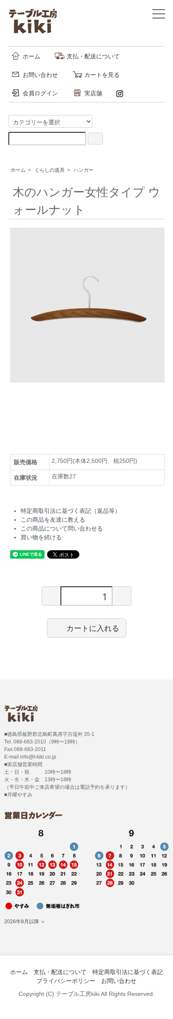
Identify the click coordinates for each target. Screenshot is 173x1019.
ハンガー (83, 170)
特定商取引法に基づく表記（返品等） (71, 510)
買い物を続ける (41, 537)
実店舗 (93, 93)
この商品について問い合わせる (62, 528)
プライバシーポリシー (66, 980)
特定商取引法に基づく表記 (127, 972)
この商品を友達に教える (53, 519)
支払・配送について (93, 56)
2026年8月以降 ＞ (24, 921)
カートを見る (102, 74)
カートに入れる (92, 627)
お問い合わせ (40, 74)
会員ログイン (40, 93)
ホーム (31, 56)
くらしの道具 (49, 170)
